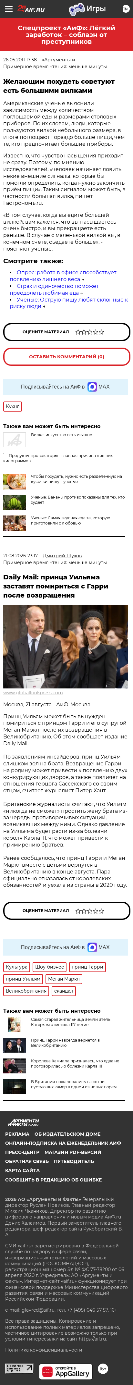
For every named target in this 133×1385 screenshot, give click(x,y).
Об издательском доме (67, 1134)
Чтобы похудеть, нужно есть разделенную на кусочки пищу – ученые (76, 479)
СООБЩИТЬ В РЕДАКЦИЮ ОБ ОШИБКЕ (53, 1180)
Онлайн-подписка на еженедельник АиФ (63, 1143)
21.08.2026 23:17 (20, 556)
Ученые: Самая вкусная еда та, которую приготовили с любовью (70, 520)
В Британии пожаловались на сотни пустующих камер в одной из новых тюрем (74, 1084)
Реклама (17, 1134)
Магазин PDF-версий (73, 1152)
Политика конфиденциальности (43, 1350)
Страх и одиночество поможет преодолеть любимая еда (54, 289)
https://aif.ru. (93, 1339)
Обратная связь (27, 1161)
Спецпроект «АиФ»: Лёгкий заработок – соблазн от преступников (66, 34)
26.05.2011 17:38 (20, 60)
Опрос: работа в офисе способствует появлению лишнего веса (63, 275)
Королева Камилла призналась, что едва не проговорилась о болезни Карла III (75, 1063)
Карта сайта (22, 1170)
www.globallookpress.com (33, 693)
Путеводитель (74, 1161)
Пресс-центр (22, 1152)
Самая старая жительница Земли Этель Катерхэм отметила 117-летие (70, 1022)
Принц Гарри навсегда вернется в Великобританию (65, 1043)
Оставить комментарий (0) (66, 357)
